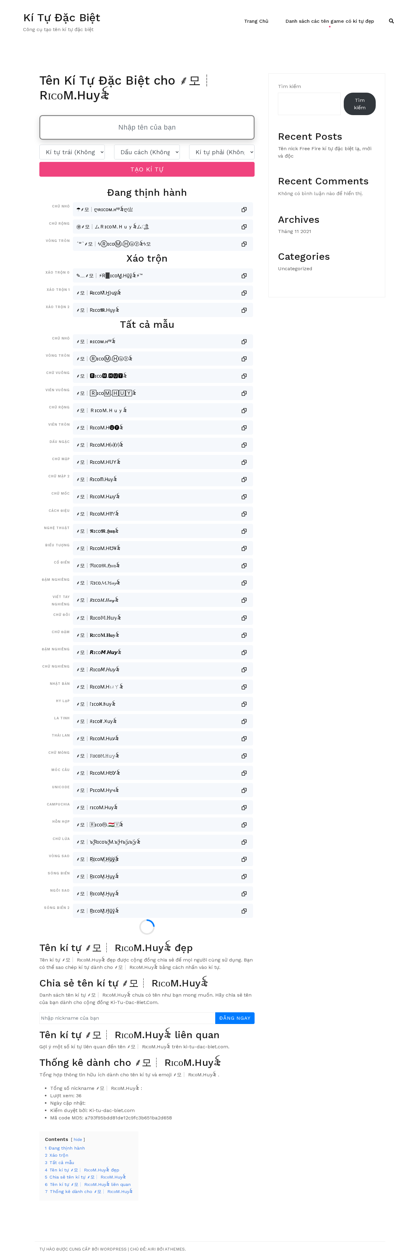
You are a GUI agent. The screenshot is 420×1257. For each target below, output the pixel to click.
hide (78, 1139)
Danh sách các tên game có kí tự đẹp (329, 21)
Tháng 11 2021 (294, 231)
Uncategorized (295, 268)
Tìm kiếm (289, 86)
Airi (152, 1249)
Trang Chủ (256, 21)
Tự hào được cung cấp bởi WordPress (83, 1249)
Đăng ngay (235, 1018)
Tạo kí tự (147, 169)
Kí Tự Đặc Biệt (61, 17)
